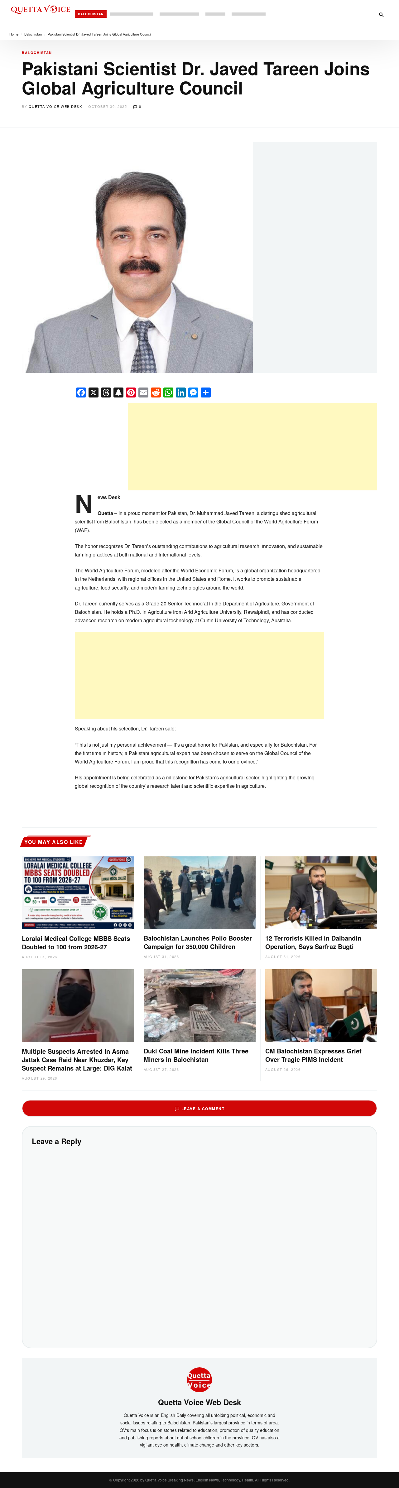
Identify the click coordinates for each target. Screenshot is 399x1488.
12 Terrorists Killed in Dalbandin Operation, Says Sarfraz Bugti (313, 942)
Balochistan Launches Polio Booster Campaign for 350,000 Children (198, 942)
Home (13, 33)
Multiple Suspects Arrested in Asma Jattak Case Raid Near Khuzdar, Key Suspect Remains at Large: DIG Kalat (77, 1059)
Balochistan (90, 14)
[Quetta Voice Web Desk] (199, 1379)
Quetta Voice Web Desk (55, 106)
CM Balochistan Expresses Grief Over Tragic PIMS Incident (313, 1055)
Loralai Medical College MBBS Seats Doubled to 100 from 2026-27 (76, 942)
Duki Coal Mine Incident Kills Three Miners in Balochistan (196, 1055)
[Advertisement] (252, 446)
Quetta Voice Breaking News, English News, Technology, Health (199, 1479)
